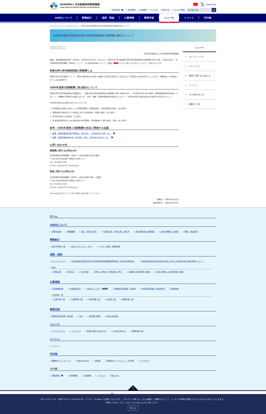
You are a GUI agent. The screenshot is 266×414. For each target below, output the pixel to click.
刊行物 (53, 353)
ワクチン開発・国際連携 (109, 246)
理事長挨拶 (56, 232)
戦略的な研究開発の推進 (139, 272)
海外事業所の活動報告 (145, 232)
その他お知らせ (119, 331)
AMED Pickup (83, 361)
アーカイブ (144, 361)
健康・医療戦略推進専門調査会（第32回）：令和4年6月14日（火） (81, 133)
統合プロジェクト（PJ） (82, 246)
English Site (211, 4)
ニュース (60, 26)
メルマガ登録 (179, 10)
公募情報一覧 (77, 299)
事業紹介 (55, 239)
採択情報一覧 (94, 299)
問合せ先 (166, 10)
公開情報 (143, 10)
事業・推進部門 (191, 232)
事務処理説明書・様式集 (125, 289)
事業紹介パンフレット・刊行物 (120, 361)
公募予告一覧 (59, 299)
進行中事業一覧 (58, 246)
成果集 (98, 361)
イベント (55, 339)
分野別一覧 (111, 299)
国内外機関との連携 (169, 232)
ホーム (53, 216)
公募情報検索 (57, 289)
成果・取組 (56, 254)
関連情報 (175, 289)
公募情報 (55, 281)
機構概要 (71, 232)
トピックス (76, 331)
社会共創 (85, 272)
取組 (54, 267)
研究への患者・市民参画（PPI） (109, 272)
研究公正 (71, 272)
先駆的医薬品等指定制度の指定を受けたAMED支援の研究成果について (172, 261)
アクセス (154, 10)
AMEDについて (58, 224)
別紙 (112, 63)
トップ (52, 26)
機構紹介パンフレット (61, 361)
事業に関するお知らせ (96, 331)
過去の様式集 (112, 316)
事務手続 (55, 309)
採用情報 (131, 10)
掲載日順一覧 (128, 299)
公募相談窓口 (75, 289)
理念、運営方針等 (89, 232)
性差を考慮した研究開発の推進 (169, 272)
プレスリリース (72, 26)
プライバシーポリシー (135, 402)
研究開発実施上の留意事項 (153, 289)
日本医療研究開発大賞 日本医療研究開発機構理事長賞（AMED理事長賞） (103, 261)
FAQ (81, 316)
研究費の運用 (94, 316)
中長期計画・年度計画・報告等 (116, 232)
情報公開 (57, 272)
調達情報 (116, 10)
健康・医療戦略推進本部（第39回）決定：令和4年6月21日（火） (80, 137)
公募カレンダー (97, 289)
